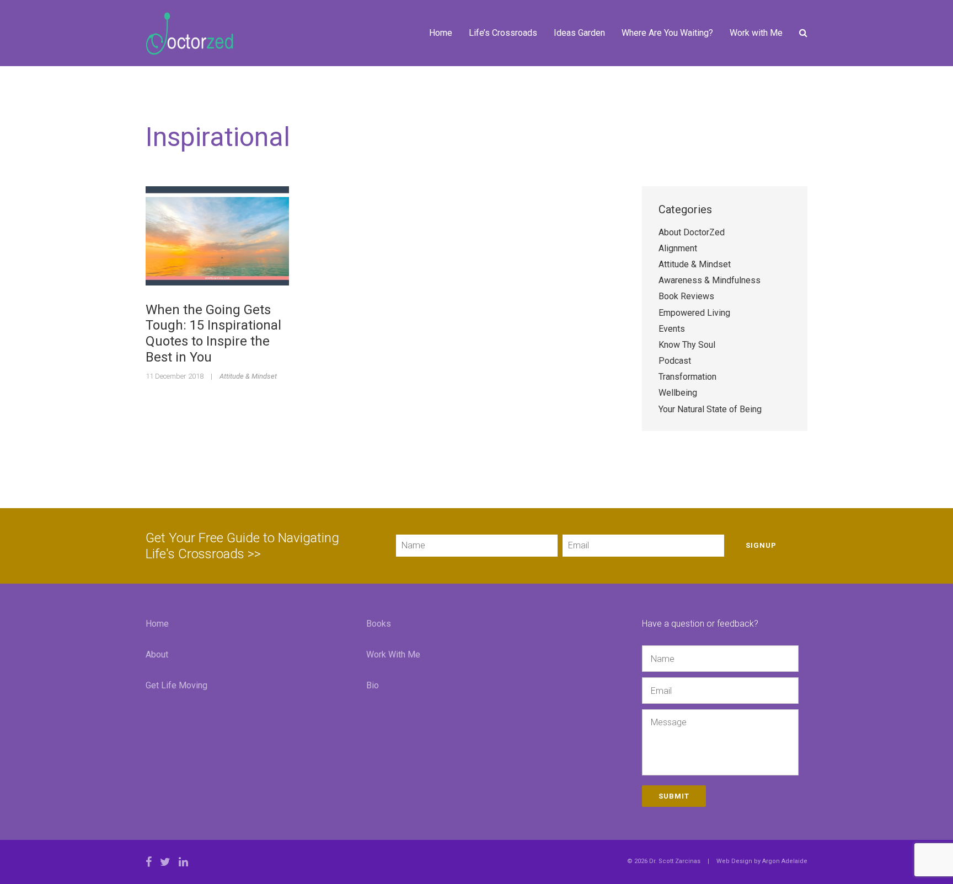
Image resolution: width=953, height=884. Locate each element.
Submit (673, 796)
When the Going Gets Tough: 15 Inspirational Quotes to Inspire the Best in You (213, 333)
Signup (761, 545)
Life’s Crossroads (503, 33)
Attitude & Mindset (248, 376)
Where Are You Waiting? (667, 33)
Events (671, 329)
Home (440, 33)
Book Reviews (686, 296)
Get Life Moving (176, 685)
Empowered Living (694, 313)
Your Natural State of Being (710, 409)
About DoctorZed (691, 232)
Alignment (677, 248)
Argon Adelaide (784, 861)
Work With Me (393, 654)
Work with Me (756, 33)
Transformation (687, 376)
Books (378, 623)
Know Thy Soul (686, 344)
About (157, 654)
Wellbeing (677, 392)
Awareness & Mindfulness (709, 280)
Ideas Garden (579, 33)
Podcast (674, 360)
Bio (372, 685)
